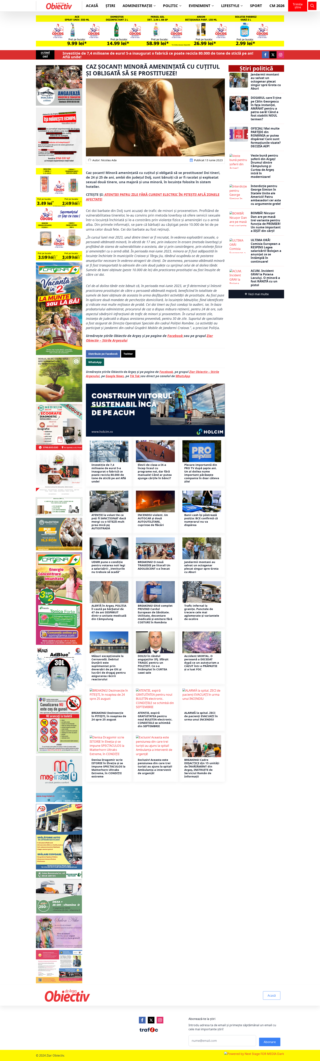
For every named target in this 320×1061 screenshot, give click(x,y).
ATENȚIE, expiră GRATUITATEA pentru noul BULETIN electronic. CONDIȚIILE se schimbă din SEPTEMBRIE (155, 719)
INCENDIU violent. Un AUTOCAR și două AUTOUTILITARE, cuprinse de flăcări (153, 520)
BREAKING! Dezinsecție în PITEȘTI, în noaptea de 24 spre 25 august (108, 716)
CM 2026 (276, 5)
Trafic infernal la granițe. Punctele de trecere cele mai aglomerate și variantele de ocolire (201, 612)
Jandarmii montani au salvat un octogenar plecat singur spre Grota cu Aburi (201, 567)
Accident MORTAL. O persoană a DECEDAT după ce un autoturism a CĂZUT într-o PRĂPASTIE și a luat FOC (201, 662)
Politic (170, 5)
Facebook (175, 335)
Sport (256, 5)
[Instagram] (160, 1020)
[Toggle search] (312, 6)
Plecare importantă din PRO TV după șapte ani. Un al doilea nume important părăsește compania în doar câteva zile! (201, 473)
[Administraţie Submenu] (155, 5)
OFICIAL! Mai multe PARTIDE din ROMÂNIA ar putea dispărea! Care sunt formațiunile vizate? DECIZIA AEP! (266, 137)
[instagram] (280, 54)
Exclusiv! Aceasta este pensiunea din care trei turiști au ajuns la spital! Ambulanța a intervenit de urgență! (155, 766)
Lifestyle (230, 5)
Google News (115, 376)
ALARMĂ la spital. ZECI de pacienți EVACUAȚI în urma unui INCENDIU (201, 716)
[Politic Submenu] (181, 5)
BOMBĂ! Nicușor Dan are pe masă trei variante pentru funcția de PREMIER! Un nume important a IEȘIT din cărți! (266, 222)
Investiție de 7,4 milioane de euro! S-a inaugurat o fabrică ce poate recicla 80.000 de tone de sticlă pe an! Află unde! (158, 55)
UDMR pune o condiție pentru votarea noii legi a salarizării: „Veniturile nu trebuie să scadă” (108, 567)
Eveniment (199, 5)
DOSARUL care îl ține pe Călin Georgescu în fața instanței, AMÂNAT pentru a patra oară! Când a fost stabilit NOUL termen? (266, 108)
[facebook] (265, 54)
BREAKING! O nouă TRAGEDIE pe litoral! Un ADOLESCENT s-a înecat (154, 565)
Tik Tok (135, 376)
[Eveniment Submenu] (213, 5)
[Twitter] (151, 1020)
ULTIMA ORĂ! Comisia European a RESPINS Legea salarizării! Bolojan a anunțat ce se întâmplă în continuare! (266, 250)
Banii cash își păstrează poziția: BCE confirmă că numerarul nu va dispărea (201, 520)
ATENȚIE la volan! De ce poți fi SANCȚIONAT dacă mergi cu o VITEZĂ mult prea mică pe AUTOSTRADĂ (108, 521)
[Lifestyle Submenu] (242, 5)
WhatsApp (183, 376)
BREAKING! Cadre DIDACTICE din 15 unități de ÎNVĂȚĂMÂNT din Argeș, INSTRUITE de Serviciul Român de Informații (201, 768)
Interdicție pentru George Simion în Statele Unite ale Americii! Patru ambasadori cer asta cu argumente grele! (266, 195)
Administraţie (137, 5)
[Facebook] (142, 1020)
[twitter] (272, 54)
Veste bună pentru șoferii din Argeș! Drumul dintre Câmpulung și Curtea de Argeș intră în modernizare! (264, 166)
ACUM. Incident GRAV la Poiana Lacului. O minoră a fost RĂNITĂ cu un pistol (265, 278)
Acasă (92, 5)
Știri (110, 5)
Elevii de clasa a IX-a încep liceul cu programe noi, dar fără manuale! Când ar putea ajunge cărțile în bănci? (155, 471)
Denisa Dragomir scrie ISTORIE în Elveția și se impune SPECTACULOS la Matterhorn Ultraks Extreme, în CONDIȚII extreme (108, 768)
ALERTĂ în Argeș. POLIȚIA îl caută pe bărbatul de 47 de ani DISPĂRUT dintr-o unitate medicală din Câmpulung (108, 612)
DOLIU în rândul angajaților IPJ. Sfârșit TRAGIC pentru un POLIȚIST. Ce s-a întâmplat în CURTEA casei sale (153, 664)
